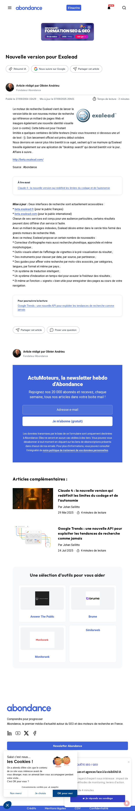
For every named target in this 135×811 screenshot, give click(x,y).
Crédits (31, 808)
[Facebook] (34, 733)
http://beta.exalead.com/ (28, 159)
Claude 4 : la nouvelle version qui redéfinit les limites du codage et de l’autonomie (64, 187)
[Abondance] (29, 7)
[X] (26, 733)
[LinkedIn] (9, 733)
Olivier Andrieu (49, 85)
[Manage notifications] (127, 803)
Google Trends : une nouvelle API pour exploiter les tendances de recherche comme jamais (66, 307)
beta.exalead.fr (24, 209)
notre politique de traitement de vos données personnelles (75, 450)
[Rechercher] (124, 7)
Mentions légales (55, 808)
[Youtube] (17, 733)
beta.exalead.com (26, 214)
